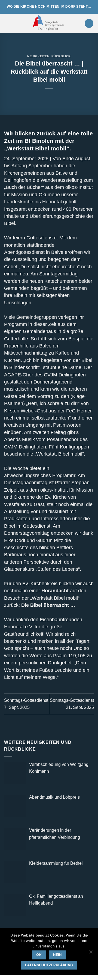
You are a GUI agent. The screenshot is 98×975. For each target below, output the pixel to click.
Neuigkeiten (38, 56)
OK (39, 955)
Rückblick (61, 56)
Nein (57, 955)
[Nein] (90, 953)
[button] (7, 23)
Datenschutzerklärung (49, 965)
